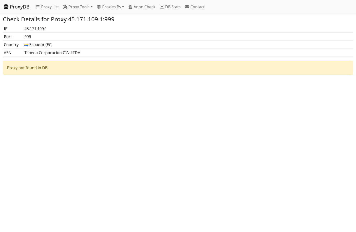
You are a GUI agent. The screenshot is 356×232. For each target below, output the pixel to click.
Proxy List (50, 6)
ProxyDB (20, 6)
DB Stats (173, 6)
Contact (197, 6)
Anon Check (144, 6)
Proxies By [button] (111, 6)
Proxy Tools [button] (79, 6)
